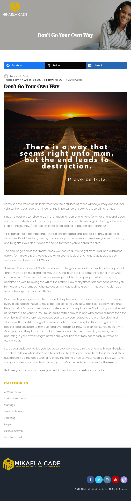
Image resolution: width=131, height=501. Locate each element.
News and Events (14, 411)
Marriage (9, 405)
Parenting (10, 418)
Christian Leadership (16, 398)
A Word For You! (32, 80)
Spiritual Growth (54, 80)
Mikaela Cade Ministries (95, 489)
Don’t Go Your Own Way (31, 86)
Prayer (8, 424)
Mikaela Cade (21, 76)
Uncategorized (13, 437)
